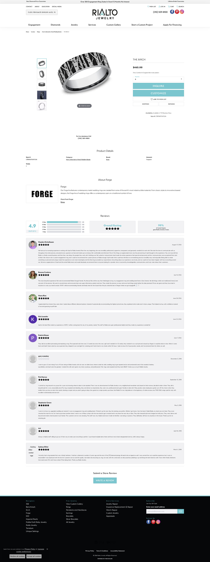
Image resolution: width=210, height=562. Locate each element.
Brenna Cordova (44, 272)
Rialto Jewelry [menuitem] (31, 525)
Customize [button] (158, 93)
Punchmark (108, 558)
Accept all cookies (34, 556)
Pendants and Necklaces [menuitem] (76, 510)
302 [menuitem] (27, 504)
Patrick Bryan (43, 335)
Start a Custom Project (142, 24)
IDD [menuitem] (27, 516)
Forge (107, 159)
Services (92, 24)
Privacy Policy (90, 551)
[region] (84, 84)
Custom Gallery (113, 24)
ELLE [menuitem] (28, 510)
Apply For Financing (172, 24)
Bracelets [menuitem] (69, 516)
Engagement (34, 24)
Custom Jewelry (112, 513)
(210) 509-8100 (84, 138)
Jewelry (74, 24)
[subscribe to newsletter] (180, 511)
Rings (38, 31)
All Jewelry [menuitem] (70, 522)
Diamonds (55, 24)
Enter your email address (155, 507)
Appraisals (110, 516)
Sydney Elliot (43, 447)
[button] (151, 6)
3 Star (44, 227)
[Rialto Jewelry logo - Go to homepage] (105, 13)
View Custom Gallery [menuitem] (74, 504)
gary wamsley (43, 356)
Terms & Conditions (102, 551)
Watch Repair (111, 510)
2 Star (44, 229)
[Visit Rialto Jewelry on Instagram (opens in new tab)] (182, 12)
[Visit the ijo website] (111, 542)
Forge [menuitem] (28, 513)
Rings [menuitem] (68, 507)
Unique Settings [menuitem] (32, 531)
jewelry (33, 31)
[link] (29, 6)
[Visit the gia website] (99, 542)
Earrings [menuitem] (69, 513)
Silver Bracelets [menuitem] (72, 519)
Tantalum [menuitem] (29, 528)
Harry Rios (42, 295)
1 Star (44, 232)
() (83, 222)
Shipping (145, 104)
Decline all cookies (17, 556)
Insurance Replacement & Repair (119, 507)
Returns (171, 104)
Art (39, 428)
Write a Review (105, 480)
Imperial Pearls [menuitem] (32, 519)
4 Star (44, 224)
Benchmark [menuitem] (30, 507)
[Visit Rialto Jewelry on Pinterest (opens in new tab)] (177, 12)
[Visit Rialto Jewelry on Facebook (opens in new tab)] (172, 12)
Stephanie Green (44, 402)
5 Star (44, 222)
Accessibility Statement (117, 551)
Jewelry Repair (112, 504)
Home (27, 31)
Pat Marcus (42, 377)
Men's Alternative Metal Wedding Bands (51, 31)
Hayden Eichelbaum (46, 242)
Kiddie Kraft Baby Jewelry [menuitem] (36, 522)
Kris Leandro (43, 316)
